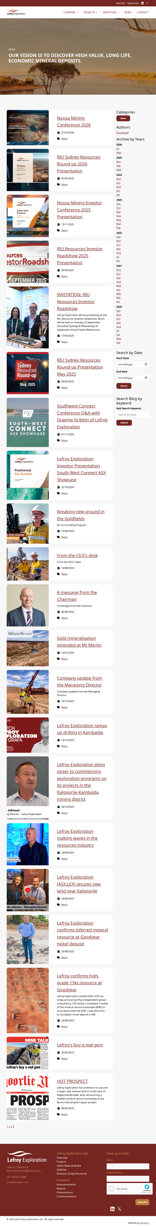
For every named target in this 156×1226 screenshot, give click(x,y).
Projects (61, 1161)
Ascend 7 (144, 1222)
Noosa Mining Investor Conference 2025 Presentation (79, 209)
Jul (117, 148)
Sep (118, 165)
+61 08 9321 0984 (16, 1177)
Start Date (122, 358)
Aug (118, 186)
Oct (118, 182)
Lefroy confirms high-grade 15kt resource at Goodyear (79, 982)
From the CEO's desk (77, 555)
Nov (118, 161)
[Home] (16, 12)
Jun (118, 190)
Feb (118, 227)
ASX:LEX (120, 3)
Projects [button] (90, 12)
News (127, 12)
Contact (142, 12)
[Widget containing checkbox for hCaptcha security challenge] (130, 1189)
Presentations (65, 1192)
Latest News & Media (69, 1165)
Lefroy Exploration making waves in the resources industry (77, 838)
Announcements (66, 1184)
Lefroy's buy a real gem (80, 1045)
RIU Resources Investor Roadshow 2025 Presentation (80, 255)
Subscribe (133, 3)
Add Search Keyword (128, 408)
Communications (66, 1196)
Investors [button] (110, 12)
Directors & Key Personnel (72, 1173)
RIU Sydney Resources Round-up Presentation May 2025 (80, 367)
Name (110, 1159)
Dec (118, 204)
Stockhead (122, 132)
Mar (118, 223)
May (118, 152)
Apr (118, 289)
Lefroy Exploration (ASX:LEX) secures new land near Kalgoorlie (79, 884)
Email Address (114, 1172)
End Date (121, 371)
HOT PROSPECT (72, 1081)
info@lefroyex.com (17, 1182)
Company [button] (70, 12)
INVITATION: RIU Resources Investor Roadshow (76, 301)
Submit (124, 422)
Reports (61, 1188)
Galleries (62, 1169)
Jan (118, 194)
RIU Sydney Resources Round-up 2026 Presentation (78, 164)
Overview (62, 1157)
